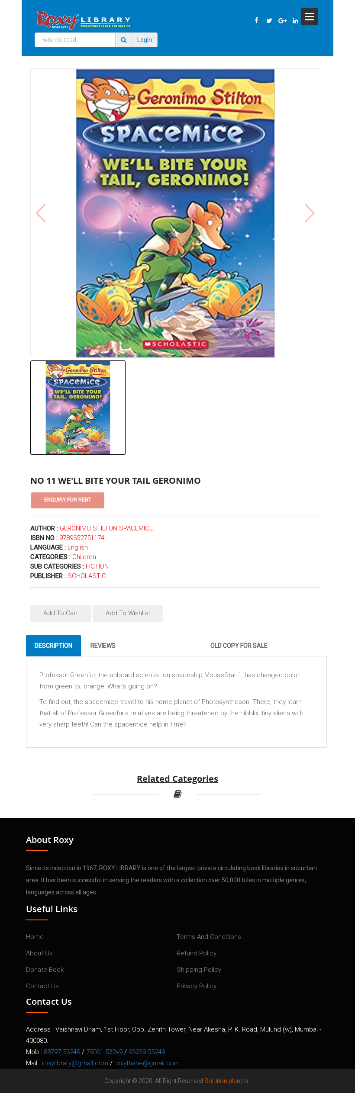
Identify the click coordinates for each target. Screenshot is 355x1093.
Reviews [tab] (103, 645)
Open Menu (309, 16)
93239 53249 (147, 1052)
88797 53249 (62, 1052)
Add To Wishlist (128, 613)
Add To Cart (60, 613)
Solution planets (226, 1080)
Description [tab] (53, 645)
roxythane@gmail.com (147, 1063)
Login (144, 39)
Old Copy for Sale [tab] (239, 645)
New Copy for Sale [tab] (163, 645)
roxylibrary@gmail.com (75, 1063)
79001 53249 (104, 1052)
